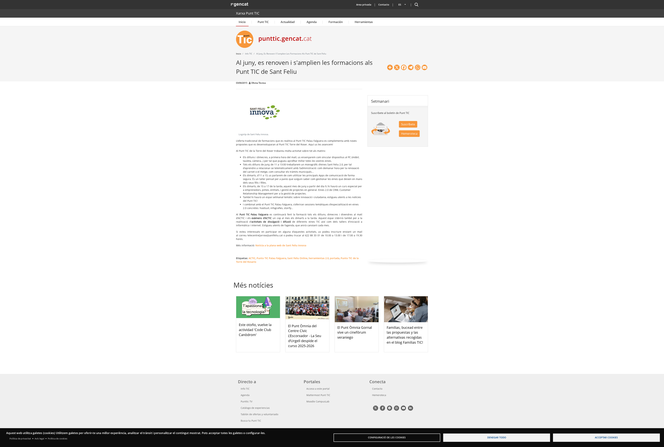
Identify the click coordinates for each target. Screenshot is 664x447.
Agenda (312, 22)
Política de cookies (57, 438)
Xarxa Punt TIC (247, 13)
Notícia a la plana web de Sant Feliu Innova (280, 245)
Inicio (242, 22)
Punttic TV (246, 401)
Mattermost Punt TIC (318, 395)
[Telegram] (389, 408)
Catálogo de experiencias (255, 407)
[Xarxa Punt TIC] (246, 39)
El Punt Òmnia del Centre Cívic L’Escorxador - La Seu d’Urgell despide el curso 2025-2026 (304, 336)
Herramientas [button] (364, 22)
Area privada (363, 4)
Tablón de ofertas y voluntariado (259, 414)
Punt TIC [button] (263, 22)
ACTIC (252, 258)
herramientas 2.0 (319, 258)
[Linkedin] (410, 408)
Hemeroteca (409, 134)
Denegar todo (496, 437)
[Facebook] (382, 408)
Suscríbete (408, 124)
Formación (336, 22)
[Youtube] (403, 408)
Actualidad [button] (288, 22)
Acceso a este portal (318, 388)
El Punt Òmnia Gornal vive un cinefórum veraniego (354, 332)
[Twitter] (375, 408)
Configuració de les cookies (387, 437)
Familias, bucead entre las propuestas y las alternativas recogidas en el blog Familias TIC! (405, 335)
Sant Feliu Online (297, 258)
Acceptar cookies (606, 437)
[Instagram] (396, 408)
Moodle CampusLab (317, 401)
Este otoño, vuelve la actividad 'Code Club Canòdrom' (255, 329)
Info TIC (245, 388)
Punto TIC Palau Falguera (271, 258)
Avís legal (39, 438)
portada (334, 258)
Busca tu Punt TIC (251, 420)
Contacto (383, 4)
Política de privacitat (20, 438)
